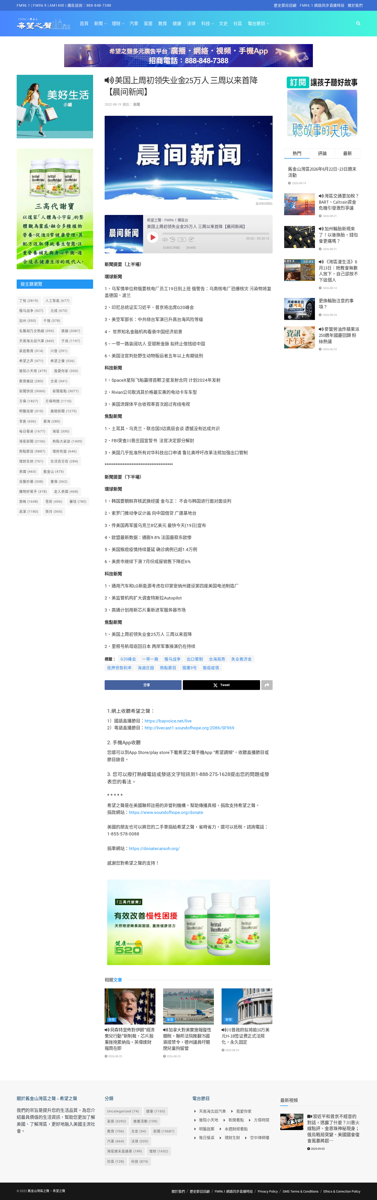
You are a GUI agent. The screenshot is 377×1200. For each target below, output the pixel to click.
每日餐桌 (32, 431)
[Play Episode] (152, 237)
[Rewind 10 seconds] (172, 239)
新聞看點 (66, 391)
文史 (223, 23)
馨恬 (78, 501)
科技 (205, 23)
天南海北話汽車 (36, 341)
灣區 (61, 431)
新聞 (98, 23)
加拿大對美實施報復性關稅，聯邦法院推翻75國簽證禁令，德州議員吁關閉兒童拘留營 (187, 1039)
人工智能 (57, 301)
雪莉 (54, 501)
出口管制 (195, 659)
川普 (59, 351)
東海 (52, 421)
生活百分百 (64, 461)
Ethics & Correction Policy (341, 1191)
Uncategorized (123, 1111)
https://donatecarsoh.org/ (154, 848)
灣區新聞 (32, 441)
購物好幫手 (33, 491)
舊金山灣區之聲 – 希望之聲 (46, 1191)
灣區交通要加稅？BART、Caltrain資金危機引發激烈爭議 (339, 202)
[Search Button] (358, 23)
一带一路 (150, 659)
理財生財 (31, 461)
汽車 (134, 23)
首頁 (84, 23)
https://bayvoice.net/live (168, 720)
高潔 (28, 511)
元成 (59, 311)
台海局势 (217, 659)
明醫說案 (31, 411)
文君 (59, 381)
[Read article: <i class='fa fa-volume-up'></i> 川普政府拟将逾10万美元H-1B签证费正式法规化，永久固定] (247, 1006)
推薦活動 (145, 1121)
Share (191, 247)
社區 (237, 23)
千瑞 (52, 321)
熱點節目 (168, 668)
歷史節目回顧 (285, 5)
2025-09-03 (317, 1149)
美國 (27, 471)
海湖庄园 (146, 668)
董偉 (59, 481)
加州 (27, 321)
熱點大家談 (68, 441)
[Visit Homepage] (44, 23)
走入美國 (66, 491)
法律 (191, 23)
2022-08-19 (113, 104)
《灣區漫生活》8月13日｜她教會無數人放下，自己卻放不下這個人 (338, 271)
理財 (116, 23)
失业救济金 (241, 659)
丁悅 (28, 301)
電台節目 (256, 23)
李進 (27, 421)
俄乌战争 (172, 659)
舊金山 (53, 471)
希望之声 (31, 361)
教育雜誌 (31, 381)
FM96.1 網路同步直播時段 (322, 5)
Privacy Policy (268, 1191)
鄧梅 (28, 501)
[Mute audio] (164, 239)
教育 (162, 23)
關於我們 (355, 5)
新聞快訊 (32, 391)
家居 (148, 23)
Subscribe (171, 247)
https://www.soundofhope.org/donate (166, 812)
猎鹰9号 (189, 668)
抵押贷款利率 (119, 668)
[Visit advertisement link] (188, 59)
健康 (177, 23)
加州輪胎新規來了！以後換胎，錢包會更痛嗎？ (338, 235)
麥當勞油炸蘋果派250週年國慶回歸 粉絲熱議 (339, 335)
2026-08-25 (114, 1056)
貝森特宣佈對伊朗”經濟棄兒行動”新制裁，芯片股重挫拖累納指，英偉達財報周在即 (130, 1039)
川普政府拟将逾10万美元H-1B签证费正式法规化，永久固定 (246, 1036)
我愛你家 (66, 371)
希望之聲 (63, 361)
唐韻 (71, 331)
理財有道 (65, 451)
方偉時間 (58, 401)
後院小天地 (33, 371)
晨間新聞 (64, 411)
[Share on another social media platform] (267, 685)
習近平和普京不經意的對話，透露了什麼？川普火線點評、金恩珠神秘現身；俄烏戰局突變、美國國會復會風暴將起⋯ (333, 1129)
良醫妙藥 (31, 481)
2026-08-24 (231, 1050)
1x (182, 239)
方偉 (28, 401)
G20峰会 (128, 659)
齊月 (54, 511)
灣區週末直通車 (124, 1151)
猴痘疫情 (211, 668)
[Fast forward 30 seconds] (191, 239)
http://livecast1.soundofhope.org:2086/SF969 (189, 727)
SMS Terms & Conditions (301, 1191)
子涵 (71, 341)
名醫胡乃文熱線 (36, 331)
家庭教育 (31, 351)
